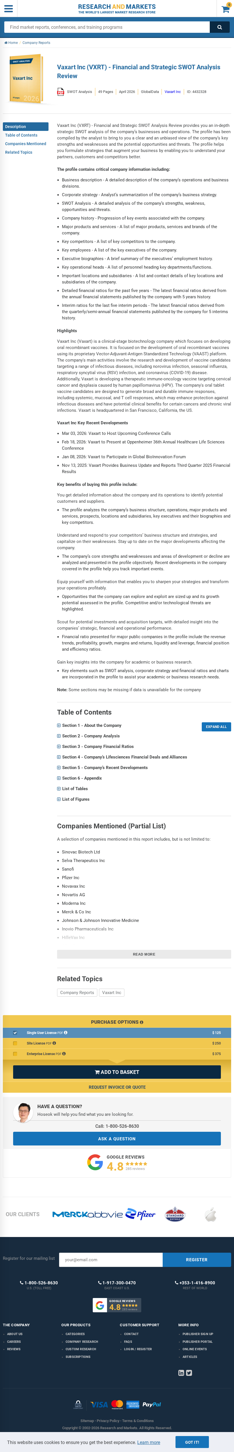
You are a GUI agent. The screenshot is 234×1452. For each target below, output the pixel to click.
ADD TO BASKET (117, 1072)
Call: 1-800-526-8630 (117, 1126)
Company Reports (77, 992)
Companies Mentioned (25, 143)
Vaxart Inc (173, 92)
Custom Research (81, 1349)
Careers (14, 1342)
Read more (144, 954)
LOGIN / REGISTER (138, 1349)
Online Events (195, 1349)
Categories (75, 1334)
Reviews (14, 1349)
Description (15, 126)
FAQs (128, 1342)
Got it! (192, 1442)
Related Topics (18, 152)
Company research (82, 1342)
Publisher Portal (198, 1342)
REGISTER (197, 1259)
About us (15, 1334)
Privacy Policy (108, 1421)
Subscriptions (78, 1357)
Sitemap (87, 1421)
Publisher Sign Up (198, 1334)
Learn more (148, 1442)
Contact (131, 1334)
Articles (190, 1357)
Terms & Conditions (138, 1421)
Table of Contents (21, 135)
